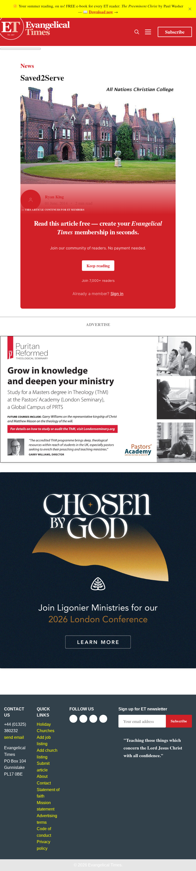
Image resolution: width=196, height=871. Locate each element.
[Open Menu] (148, 32)
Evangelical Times (104, 865)
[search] (137, 32)
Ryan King (54, 197)
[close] (190, 9)
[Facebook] (73, 719)
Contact (44, 783)
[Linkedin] (103, 719)
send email (14, 737)
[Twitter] (83, 719)
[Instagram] (93, 719)
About (42, 776)
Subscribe (175, 32)
